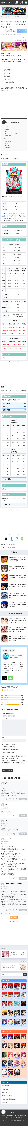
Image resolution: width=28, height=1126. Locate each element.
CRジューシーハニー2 (18, 498)
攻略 (4, 138)
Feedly (10, 681)
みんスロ (4, 1092)
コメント (4, 718)
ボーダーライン (9, 143)
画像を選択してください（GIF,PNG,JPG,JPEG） (9, 745)
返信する (23, 799)
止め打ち (7, 145)
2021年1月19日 (4, 841)
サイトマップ (9, 1117)
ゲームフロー (8, 135)
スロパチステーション (8, 1086)
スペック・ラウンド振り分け (12, 133)
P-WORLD (5, 1089)
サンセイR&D (12, 544)
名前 (3, 738)
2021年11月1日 (4, 807)
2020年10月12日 (4, 886)
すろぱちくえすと (7, 1095)
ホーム (4, 1115)
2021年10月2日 (4, 823)
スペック (5, 127)
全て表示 (13, 917)
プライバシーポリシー (20, 1115)
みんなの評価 (11, 30)
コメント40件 (22, 30)
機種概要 (7, 129)
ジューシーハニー (11, 547)
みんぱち (4, 1102)
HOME (14, 1112)
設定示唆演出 (8, 141)
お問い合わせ (18, 1117)
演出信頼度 (7, 147)
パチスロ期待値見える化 (8, 1099)
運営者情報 (10, 1115)
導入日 (6, 131)
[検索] (25, 974)
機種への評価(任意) (8, 713)
